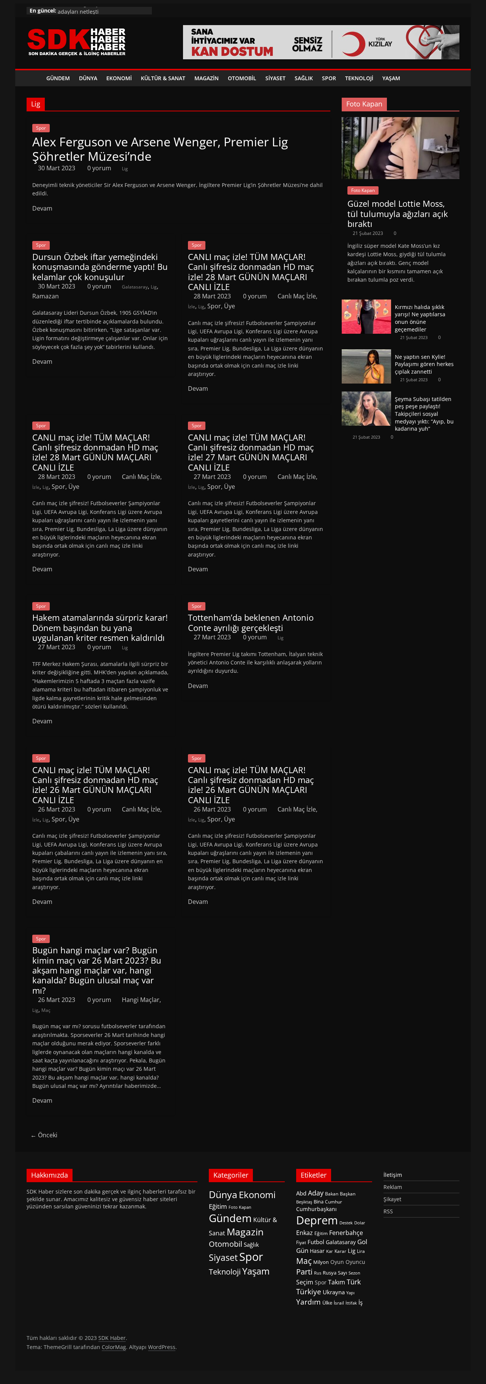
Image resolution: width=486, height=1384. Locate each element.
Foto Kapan (363, 190)
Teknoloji (359, 78)
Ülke (327, 1302)
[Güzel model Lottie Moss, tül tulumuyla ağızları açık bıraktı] (400, 121)
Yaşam (391, 78)
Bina (318, 1201)
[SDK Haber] (34, 78)
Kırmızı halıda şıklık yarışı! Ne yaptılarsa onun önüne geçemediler (420, 318)
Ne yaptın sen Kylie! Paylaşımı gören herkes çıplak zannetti (424, 364)
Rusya (329, 1272)
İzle (191, 306)
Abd (301, 1193)
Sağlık (304, 78)
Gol (362, 1241)
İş (360, 1302)
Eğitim (218, 1206)
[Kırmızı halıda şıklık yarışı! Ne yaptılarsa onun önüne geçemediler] (366, 303)
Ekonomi (119, 78)
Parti (304, 1272)
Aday (315, 1192)
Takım (336, 1282)
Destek (346, 1222)
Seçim (304, 1282)
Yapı (350, 1292)
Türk (354, 1281)
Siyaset (275, 78)
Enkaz (304, 1233)
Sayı (342, 1272)
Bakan (331, 1194)
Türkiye (308, 1292)
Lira (361, 1251)
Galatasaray (135, 287)
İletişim (392, 1174)
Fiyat (301, 1242)
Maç (45, 1010)
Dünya (88, 78)
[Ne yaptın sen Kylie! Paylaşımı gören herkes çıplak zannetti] (366, 353)
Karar (340, 1251)
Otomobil (242, 78)
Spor (329, 78)
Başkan (347, 1194)
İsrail (339, 1303)
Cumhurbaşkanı (316, 1209)
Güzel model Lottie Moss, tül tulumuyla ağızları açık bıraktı (397, 213)
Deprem (317, 1220)
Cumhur (333, 1202)
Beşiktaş (304, 1202)
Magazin (206, 78)
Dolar (359, 1222)
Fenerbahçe (346, 1233)
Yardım (308, 1302)
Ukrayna (334, 1292)
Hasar (317, 1250)
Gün (302, 1250)
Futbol (316, 1242)
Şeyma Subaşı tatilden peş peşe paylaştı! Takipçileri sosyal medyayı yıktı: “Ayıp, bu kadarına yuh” (424, 413)
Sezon (354, 1273)
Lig (125, 168)
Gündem (58, 78)
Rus (317, 1273)
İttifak (351, 1303)
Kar (329, 1251)
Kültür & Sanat (163, 78)
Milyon (321, 1262)
